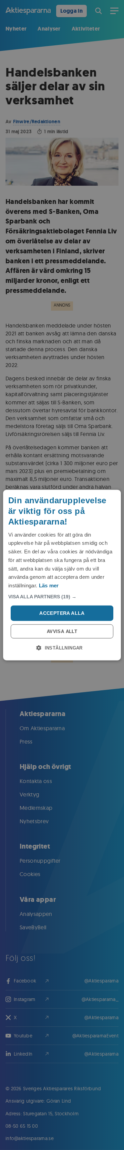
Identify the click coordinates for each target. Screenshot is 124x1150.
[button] (62, 597)
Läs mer (49, 585)
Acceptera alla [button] (62, 613)
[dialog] (62, 575)
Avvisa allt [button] (62, 631)
